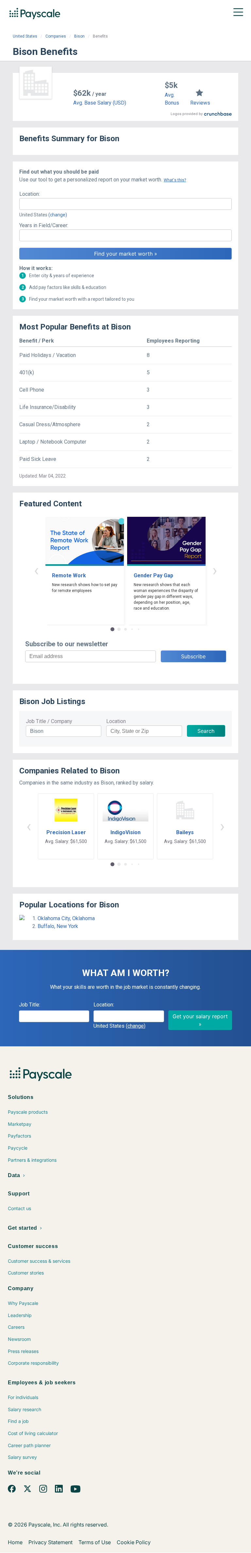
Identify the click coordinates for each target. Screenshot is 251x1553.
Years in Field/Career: (43, 225)
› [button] (214, 570)
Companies (55, 36)
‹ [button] (36, 570)
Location (116, 721)
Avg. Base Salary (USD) (99, 103)
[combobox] (125, 204)
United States (25, 36)
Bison (79, 36)
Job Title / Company (49, 721)
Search (205, 731)
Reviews (200, 103)
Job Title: (29, 1005)
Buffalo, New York (58, 926)
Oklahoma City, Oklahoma (66, 918)
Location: (29, 194)
